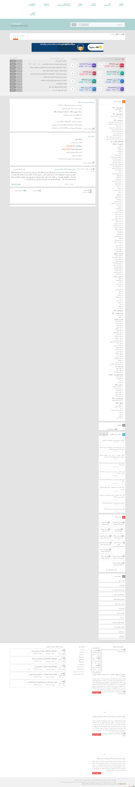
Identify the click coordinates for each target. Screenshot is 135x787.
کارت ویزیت (118, 417)
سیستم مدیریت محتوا (116, 203)
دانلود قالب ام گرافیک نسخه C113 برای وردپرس (44, 651)
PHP (120, 111)
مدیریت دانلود (118, 218)
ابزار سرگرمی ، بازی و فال (115, 127)
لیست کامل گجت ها (111, 569)
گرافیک (121, 403)
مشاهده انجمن (14, 58)
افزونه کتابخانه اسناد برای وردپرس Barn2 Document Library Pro (112, 463)
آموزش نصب (118, 376)
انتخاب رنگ (118, 284)
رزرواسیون (118, 199)
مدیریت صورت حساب (116, 219)
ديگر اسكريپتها (118, 197)
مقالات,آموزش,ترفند (118, 374)
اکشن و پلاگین (118, 406)
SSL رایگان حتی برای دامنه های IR (73, 115)
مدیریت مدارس (117, 223)
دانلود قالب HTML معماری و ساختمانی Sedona (44, 658)
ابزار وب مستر (118, 388)
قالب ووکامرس (118, 358)
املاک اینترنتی (118, 170)
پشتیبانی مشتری (117, 242)
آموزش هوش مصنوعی (118, 622)
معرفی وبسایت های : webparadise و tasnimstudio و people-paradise (49, 74)
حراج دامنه (121, 631)
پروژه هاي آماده (119, 398)
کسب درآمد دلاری (119, 604)
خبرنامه (119, 188)
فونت (120, 412)
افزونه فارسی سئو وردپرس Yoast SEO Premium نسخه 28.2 (112, 480)
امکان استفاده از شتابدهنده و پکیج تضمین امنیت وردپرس (66, 125)
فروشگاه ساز (118, 208)
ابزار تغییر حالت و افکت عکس (114, 122)
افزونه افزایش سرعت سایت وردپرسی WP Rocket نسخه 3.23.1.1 (112, 472)
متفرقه (119, 302)
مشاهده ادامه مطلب (16, 184)
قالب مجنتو (118, 351)
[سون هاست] (114, 34)
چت (120, 243)
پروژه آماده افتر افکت (116, 400)
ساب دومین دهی (117, 201)
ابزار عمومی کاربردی (116, 129)
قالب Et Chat (118, 323)
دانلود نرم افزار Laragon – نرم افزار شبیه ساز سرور (43, 674)
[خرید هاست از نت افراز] (87, 192)
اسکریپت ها (120, 144)
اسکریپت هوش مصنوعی (115, 164)
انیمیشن (119, 285)
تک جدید (122, 617)
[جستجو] (73, 24)
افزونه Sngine (118, 255)
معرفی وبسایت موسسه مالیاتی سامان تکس (55, 70)
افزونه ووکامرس (117, 268)
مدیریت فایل (118, 221)
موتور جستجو (118, 229)
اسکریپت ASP (118, 155)
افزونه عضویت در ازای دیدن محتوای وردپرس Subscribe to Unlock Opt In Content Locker (112, 456)
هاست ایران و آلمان (76, 142)
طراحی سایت (118, 394)
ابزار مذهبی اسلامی (116, 135)
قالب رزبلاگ (118, 370)
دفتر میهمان (118, 195)
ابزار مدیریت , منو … (116, 133)
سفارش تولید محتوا (119, 599)
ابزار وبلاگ (81, 657)
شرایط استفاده (80, 669)
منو (120, 304)
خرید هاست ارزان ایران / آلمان (86, 102)
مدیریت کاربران (117, 227)
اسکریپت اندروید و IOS (116, 157)
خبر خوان (119, 186)
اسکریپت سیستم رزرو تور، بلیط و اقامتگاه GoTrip (113, 503)
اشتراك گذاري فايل (117, 166)
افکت (120, 282)
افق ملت (122, 585)
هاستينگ (119, 232)
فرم (120, 298)
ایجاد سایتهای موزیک (116, 173)
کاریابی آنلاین (118, 245)
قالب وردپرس (16, 169)
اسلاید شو (119, 280)
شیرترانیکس (118, 274)
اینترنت (119, 117)
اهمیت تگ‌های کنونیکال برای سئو (58, 87)
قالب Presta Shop (117, 332)
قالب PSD (119, 334)
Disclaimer (114, 780)
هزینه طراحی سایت (119, 594)
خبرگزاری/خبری (117, 190)
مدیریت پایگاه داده (117, 225)
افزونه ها (121, 253)
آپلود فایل (121, 636)
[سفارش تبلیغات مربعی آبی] (37, 190)
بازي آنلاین (119, 175)
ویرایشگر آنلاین (117, 236)
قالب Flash (118, 325)
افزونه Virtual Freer (116, 257)
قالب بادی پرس (117, 345)
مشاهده (15, 39)
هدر (120, 414)
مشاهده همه (74, 59)
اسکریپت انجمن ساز (61, 61)
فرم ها (119, 206)
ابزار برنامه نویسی (117, 386)
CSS (120, 146)
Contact (94, 780)
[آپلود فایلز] (121, 34)
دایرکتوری (119, 194)
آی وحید (105, 783)
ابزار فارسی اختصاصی (116, 131)
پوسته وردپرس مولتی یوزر (115, 364)
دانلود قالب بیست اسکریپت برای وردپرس (46, 666)
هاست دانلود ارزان (119, 627)
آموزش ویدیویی (119, 114)
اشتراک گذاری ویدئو (116, 168)
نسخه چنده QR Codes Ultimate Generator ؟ (55, 77)
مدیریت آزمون (118, 212)
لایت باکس (119, 300)
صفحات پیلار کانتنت (61, 83)
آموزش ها (119, 378)
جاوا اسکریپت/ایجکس (116, 181)
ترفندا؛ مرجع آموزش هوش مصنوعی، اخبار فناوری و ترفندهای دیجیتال (48, 67)
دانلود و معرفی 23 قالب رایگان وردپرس (65, 169)
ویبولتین (119, 360)
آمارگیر (119, 149)
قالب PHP (119, 330)
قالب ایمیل (119, 343)
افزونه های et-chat (117, 263)
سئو (120, 380)
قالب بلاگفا (118, 368)
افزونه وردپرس (118, 266)
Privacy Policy (104, 780)
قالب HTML (118, 329)
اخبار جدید (121, 608)
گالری (120, 308)
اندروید (119, 317)
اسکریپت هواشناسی (116, 162)
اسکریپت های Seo (117, 160)
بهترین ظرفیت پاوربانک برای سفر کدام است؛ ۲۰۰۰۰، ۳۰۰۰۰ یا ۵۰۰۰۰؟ (48, 64)
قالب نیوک (119, 354)
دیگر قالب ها (118, 321)
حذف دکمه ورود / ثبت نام (60, 90)
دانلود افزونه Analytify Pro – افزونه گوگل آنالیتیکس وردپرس (112, 488)
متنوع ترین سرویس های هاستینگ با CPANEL (70, 105)
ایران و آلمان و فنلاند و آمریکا (74, 152)
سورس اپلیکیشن (119, 313)
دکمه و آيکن (118, 297)
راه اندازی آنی (78, 118)
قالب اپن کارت (118, 340)
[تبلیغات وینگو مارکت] (112, 429)
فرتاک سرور (91, 136)
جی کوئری (120, 276)
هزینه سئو (121, 580)
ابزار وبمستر (120, 120)
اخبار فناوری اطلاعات (118, 141)
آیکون (120, 404)
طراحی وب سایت (112, 783)
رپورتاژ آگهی (120, 310)
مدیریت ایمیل (118, 214)
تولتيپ (119, 291)
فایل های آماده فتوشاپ (116, 410)
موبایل (119, 306)
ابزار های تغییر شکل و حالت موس (113, 138)
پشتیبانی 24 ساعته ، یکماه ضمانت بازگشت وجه (69, 121)
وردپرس (119, 382)
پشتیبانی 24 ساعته (77, 155)
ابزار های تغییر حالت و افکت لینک (114, 137)
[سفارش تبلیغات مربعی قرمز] (20, 190)
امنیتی (120, 171)
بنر (120, 408)
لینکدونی (119, 210)
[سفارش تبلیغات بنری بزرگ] (88, 190)
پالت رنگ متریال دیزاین (78, 671)
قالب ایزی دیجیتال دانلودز (115, 341)
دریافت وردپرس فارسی (78, 674)
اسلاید (119, 278)
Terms (109, 780)
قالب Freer (118, 327)
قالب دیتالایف (118, 349)
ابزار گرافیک (118, 390)
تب (120, 287)
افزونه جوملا (118, 261)
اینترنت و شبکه (118, 392)
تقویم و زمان (118, 289)
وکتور (120, 416)
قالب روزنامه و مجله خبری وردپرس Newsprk (114, 509)
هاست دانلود (85, 783)
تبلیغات (82, 649)
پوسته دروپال (118, 362)
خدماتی (119, 192)
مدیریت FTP (118, 395)
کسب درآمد (118, 247)
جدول (120, 293)
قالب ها (23, 169)
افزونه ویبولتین (118, 270)
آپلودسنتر (119, 151)
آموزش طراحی (119, 107)
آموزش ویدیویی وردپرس (115, 116)
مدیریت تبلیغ (118, 216)
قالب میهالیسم (118, 353)
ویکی (120, 238)
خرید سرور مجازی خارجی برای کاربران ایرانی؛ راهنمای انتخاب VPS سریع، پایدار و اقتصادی (112, 448)
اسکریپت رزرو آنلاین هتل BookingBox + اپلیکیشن (113, 440)
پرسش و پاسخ (118, 240)
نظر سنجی (118, 230)
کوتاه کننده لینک (117, 249)
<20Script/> (17, 24)
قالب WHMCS (118, 336)
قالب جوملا (118, 347)
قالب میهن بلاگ (117, 372)
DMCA (98, 780)
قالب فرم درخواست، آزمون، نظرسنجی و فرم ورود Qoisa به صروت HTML (112, 496)
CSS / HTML (118, 109)
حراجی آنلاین (118, 184)
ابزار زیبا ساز (118, 125)
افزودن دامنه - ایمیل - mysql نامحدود (72, 108)
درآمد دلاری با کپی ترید (118, 590)
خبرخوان (119, 295)
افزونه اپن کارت (117, 259)
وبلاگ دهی (119, 234)
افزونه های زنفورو (117, 264)
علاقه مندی (118, 205)
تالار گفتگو (119, 177)
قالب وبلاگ (120, 366)
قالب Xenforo (118, 338)
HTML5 (119, 147)
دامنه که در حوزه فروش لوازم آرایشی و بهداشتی (54, 80)
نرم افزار (121, 384)
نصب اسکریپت (80, 666)
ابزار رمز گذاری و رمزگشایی (115, 124)
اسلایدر (119, 153)
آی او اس (119, 315)
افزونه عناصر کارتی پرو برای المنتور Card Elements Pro (42, 682)
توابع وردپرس (80, 664)
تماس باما (81, 654)
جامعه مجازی (118, 179)
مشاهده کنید (96, 692)
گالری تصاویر (118, 251)
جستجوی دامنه (118, 182)
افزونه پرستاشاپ (117, 272)
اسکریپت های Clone (116, 158)
